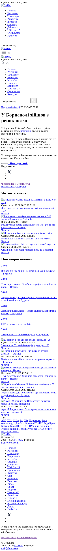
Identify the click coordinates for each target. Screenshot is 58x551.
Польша (5, 431)
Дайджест (12, 27)
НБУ (18, 426)
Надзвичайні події (10, 107)
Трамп (22, 428)
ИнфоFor (12, 509)
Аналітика (12, 19)
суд (41, 426)
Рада (46, 423)
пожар (48, 428)
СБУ (26, 420)
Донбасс (19, 423)
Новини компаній (16, 500)
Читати (5, 213)
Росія (44, 420)
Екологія (12, 498)
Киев (13, 426)
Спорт (10, 487)
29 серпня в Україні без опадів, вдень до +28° (25, 345)
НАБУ (41, 428)
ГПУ (30, 426)
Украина (29, 423)
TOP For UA (13, 30)
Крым (52, 423)
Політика (12, 481)
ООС (24, 426)
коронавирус (8, 423)
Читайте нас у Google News (15, 183)
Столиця (12, 24)
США (16, 420)
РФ (21, 420)
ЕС (36, 423)
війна (36, 426)
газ (35, 428)
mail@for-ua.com (9, 442)
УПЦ (9, 420)
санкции (14, 428)
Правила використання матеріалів (19, 537)
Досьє (10, 506)
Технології (13, 492)
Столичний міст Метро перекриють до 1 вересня (27, 249)
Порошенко (35, 420)
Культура (12, 35)
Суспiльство (13, 33)
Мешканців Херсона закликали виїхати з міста (26, 238)
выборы (14, 431)
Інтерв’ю (12, 21)
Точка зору (13, 16)
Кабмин (5, 426)
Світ (9, 475)
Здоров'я (11, 489)
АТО (3, 420)
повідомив (26, 131)
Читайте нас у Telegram (13, 186)
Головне (11, 10)
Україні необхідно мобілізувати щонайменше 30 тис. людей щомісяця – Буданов (29, 394)
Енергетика (13, 456)
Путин (29, 428)
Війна (10, 484)
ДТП (40, 423)
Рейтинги (12, 13)
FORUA (18, 440)
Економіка (12, 478)
